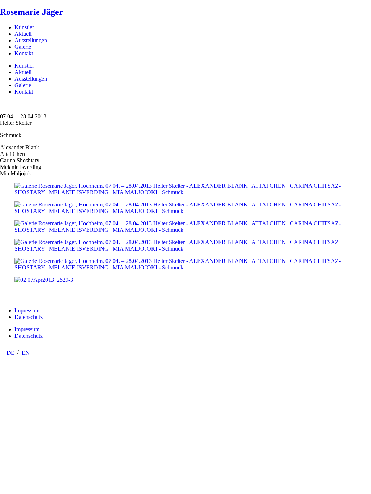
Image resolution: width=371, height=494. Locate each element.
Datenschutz (28, 317)
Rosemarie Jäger (31, 12)
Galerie (22, 47)
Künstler (24, 27)
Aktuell (23, 34)
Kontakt (23, 53)
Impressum (26, 310)
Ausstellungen (30, 40)
